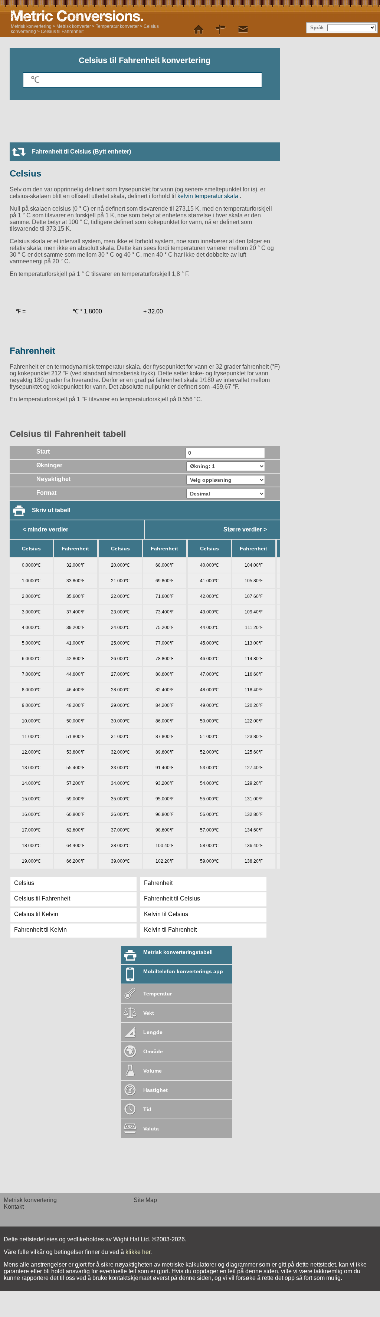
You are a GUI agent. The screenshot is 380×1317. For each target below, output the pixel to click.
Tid (147, 1109)
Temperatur (157, 994)
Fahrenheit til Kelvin (40, 929)
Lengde (153, 1032)
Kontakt (14, 1207)
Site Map (145, 1200)
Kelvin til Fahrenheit (170, 929)
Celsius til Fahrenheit (62, 31)
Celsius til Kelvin (36, 914)
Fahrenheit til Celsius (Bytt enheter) (81, 151)
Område (153, 1051)
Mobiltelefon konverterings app (183, 971)
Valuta (151, 1129)
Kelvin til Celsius (166, 914)
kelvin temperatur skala (208, 196)
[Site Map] (220, 29)
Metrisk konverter (73, 26)
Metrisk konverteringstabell (178, 952)
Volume (152, 1071)
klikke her (137, 1252)
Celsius (25, 173)
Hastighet (155, 1090)
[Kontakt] (243, 29)
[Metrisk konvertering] (103, 16)
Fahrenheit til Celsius (172, 898)
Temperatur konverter (117, 26)
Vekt (148, 1013)
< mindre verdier (45, 529)
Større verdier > (245, 529)
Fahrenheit (32, 351)
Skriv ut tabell (51, 510)
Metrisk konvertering (31, 26)
